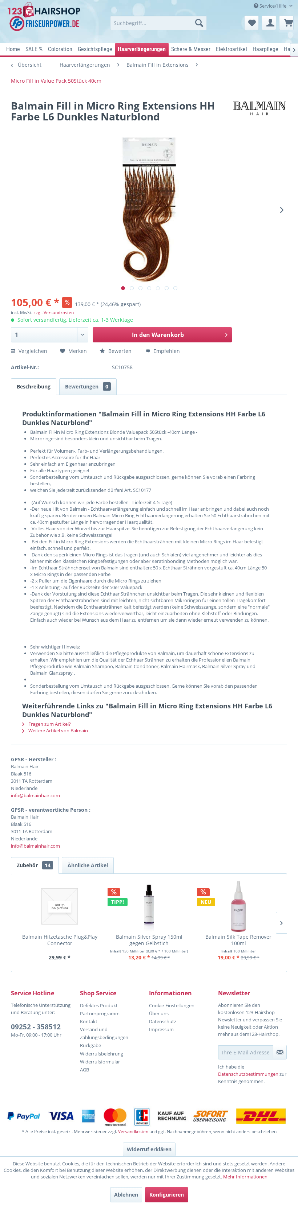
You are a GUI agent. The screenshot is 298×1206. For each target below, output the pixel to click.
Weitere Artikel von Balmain (57, 730)
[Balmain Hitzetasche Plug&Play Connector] (60, 906)
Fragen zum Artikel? (49, 724)
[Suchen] (199, 23)
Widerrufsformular (100, 1061)
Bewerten (120, 350)
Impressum (161, 1029)
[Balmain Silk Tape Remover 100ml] (238, 906)
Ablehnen (126, 1194)
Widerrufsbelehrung (101, 1053)
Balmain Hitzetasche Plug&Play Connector (59, 940)
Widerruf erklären (149, 1149)
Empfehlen (166, 350)
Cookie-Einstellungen (171, 1005)
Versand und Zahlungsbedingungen (104, 1033)
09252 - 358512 (36, 1027)
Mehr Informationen (245, 1176)
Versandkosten (133, 1131)
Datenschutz (162, 1021)
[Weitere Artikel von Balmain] (259, 112)
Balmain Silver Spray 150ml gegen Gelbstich (149, 940)
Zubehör (34, 865)
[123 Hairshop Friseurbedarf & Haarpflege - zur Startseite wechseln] (45, 20)
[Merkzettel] (251, 23)
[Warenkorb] (286, 23)
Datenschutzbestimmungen (248, 1074)
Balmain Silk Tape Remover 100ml (238, 940)
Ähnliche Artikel (88, 865)
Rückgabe (90, 1045)
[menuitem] (158, 23)
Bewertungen (86, 386)
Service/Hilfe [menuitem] (272, 6)
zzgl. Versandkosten (53, 312)
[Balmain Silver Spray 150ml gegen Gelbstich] (149, 906)
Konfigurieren (166, 1194)
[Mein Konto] (269, 23)
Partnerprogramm (100, 1013)
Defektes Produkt (99, 1005)
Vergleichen (32, 350)
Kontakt (88, 1021)
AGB (84, 1069)
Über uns (159, 1013)
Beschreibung (34, 386)
